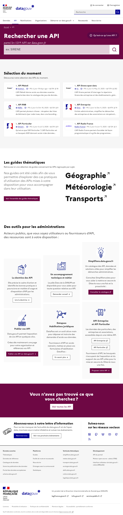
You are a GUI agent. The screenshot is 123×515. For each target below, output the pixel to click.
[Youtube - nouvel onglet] (109, 434)
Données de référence (10, 459)
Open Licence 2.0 (65, 512)
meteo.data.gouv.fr (69, 459)
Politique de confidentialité (39, 506)
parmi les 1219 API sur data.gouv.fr (25, 43)
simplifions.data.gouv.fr (71, 455)
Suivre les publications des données (15, 466)
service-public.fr (93, 496)
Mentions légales (57, 506)
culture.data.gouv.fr (70, 474)
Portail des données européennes (14, 470)
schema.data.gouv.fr (10, 474)
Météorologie (88, 186)
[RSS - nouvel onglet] (89, 439)
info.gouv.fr (76, 496)
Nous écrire (96, 20)
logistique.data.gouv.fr (70, 478)
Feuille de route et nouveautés (43, 459)
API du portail (98, 455)
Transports (84, 198)
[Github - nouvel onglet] (116, 434)
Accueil (6, 27)
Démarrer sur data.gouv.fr (60, 20)
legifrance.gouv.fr (59, 496)
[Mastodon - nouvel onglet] (96, 434)
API (15, 20)
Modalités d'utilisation (19, 506)
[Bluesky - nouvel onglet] (103, 434)
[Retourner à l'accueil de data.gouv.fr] (25, 8)
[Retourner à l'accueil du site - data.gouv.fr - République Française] (31, 494)
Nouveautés (83, 20)
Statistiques (37, 470)
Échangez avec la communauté (43, 466)
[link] (97, 5)
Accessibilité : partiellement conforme (79, 506)
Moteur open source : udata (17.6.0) (105, 459)
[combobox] (97, 12)
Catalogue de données (10, 462)
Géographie (85, 174)
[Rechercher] (114, 49)
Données (6, 20)
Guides (35, 455)
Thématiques (7, 455)
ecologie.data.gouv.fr (70, 466)
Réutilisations (25, 20)
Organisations (41, 20)
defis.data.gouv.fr (69, 470)
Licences (6, 506)
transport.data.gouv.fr (70, 462)
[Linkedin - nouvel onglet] (89, 434)
